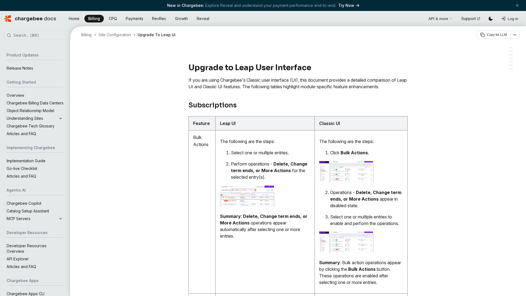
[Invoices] (511, 54)
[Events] (511, 61)
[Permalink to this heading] (314, 67)
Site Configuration (115, 34)
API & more (438, 18)
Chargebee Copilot (24, 203)
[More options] (514, 35)
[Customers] (511, 51)
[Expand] (61, 118)
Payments (134, 18)
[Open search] (418, 18)
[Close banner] (517, 5)
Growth (181, 18)
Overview (15, 95)
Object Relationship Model (30, 110)
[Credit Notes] (511, 58)
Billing (94, 18)
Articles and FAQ (21, 133)
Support (468, 18)
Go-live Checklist (22, 168)
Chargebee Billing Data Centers (35, 103)
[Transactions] (511, 65)
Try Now (346, 5)
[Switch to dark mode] (491, 19)
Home (74, 18)
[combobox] (43, 36)
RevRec (159, 18)
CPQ (113, 18)
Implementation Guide (26, 160)
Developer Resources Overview (27, 248)
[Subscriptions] (511, 47)
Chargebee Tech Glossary (31, 126)
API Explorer (18, 259)
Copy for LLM (497, 35)
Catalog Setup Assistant (28, 211)
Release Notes (20, 68)
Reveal (203, 18)
